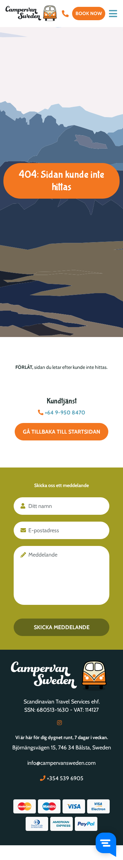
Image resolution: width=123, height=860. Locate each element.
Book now (89, 13)
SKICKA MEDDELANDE (62, 627)
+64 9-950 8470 (64, 412)
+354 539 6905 (64, 778)
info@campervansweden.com (61, 763)
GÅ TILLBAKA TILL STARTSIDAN (61, 431)
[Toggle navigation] (113, 14)
